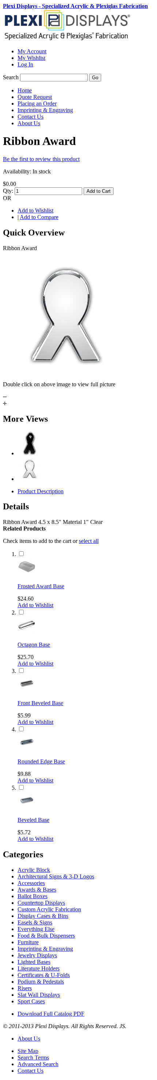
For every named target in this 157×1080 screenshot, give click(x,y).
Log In (25, 64)
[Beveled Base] (27, 807)
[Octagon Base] (27, 632)
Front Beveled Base (40, 703)
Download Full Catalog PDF (51, 1014)
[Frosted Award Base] (27, 574)
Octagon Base (34, 645)
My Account (32, 51)
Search (11, 77)
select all (89, 541)
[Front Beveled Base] (27, 691)
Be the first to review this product (41, 159)
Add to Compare (39, 217)
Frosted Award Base (41, 586)
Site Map (28, 1051)
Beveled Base (33, 820)
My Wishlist (31, 58)
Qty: (8, 191)
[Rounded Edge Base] (27, 749)
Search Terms (33, 1057)
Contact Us (30, 1071)
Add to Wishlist (35, 210)
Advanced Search (38, 1064)
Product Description (41, 491)
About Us (29, 1038)
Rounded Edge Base (41, 761)
